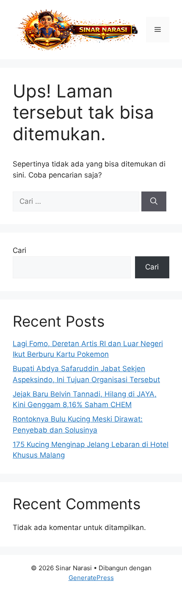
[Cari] (153, 201)
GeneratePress (91, 578)
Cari (19, 250)
